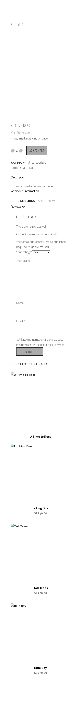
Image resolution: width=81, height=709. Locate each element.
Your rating (24, 252)
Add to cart (36, 150)
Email (20, 321)
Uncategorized (37, 162)
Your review (24, 260)
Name (20, 303)
